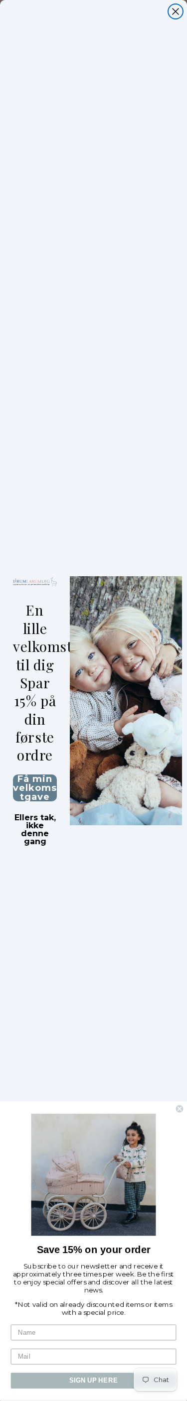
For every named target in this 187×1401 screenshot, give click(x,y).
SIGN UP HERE (93, 1380)
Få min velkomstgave (35, 787)
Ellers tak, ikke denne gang (35, 819)
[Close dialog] (175, 11)
